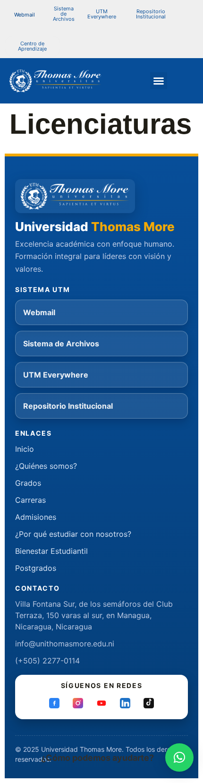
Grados (28, 483)
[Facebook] (54, 703)
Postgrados (35, 568)
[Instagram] (77, 703)
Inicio (24, 449)
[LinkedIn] (125, 703)
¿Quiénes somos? (46, 466)
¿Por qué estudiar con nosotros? (73, 534)
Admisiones (35, 517)
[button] (63, 13)
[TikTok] (148, 703)
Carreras (30, 500)
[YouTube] (101, 703)
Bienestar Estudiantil (51, 551)
